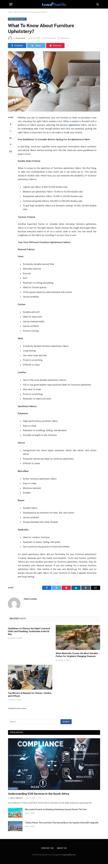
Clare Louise (20, 38)
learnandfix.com (69, 855)
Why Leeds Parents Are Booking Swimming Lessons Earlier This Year (56, 809)
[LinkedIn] (10, 137)
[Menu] (11, 4)
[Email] (10, 151)
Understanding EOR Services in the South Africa (38, 793)
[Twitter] (10, 131)
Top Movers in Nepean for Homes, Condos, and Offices (30, 694)
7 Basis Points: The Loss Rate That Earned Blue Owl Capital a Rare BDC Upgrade (61, 823)
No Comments (50, 38)
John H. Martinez (16, 798)
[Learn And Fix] (54, 4)
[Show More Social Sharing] (67, 45)
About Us (62, 848)
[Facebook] (10, 124)
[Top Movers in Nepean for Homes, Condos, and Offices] (30, 677)
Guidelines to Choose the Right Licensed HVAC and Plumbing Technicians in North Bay (29, 631)
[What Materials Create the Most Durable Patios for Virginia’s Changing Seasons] (78, 637)
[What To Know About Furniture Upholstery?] (54, 81)
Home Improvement (17, 19)
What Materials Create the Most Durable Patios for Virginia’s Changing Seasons (77, 655)
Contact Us (47, 848)
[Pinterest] (10, 144)
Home (10, 12)
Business (13, 788)
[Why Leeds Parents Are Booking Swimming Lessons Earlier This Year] (15, 813)
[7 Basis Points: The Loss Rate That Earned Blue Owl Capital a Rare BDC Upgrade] (15, 826)
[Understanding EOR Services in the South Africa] (54, 764)
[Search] (97, 4)
